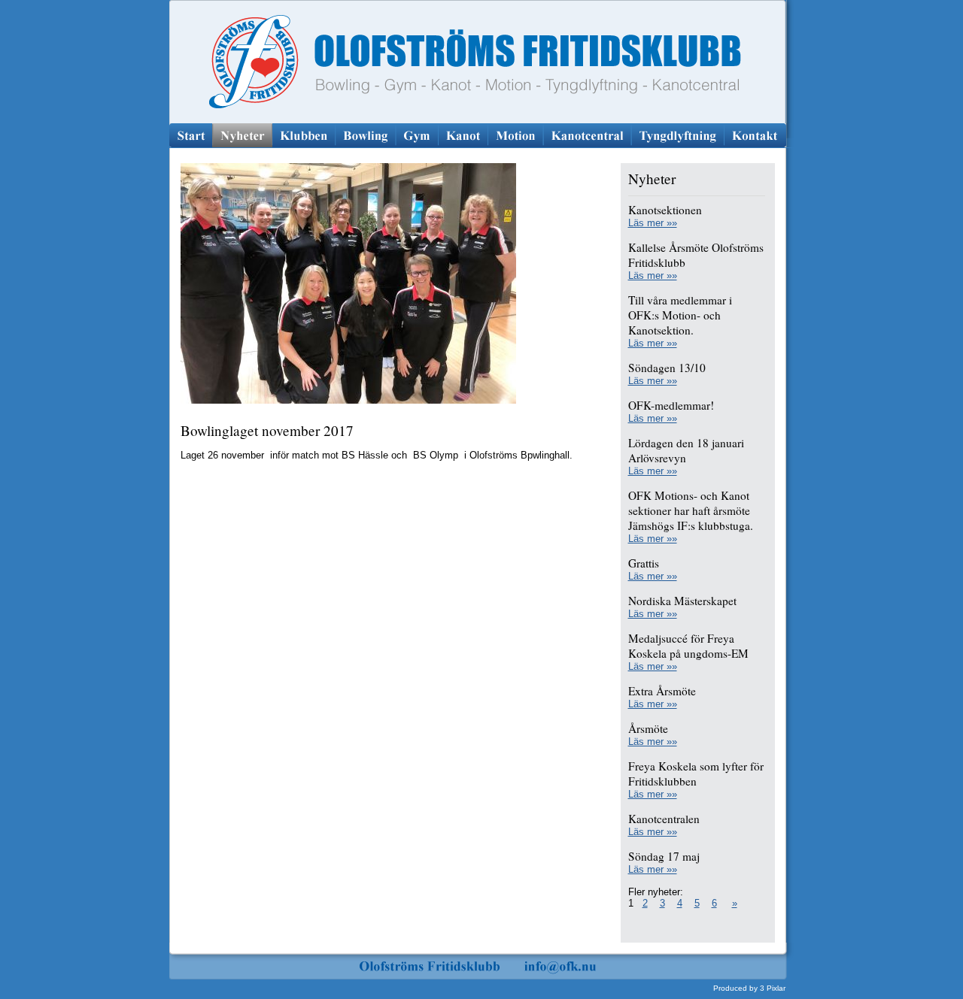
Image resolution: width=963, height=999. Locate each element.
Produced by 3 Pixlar (749, 988)
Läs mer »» (652, 223)
